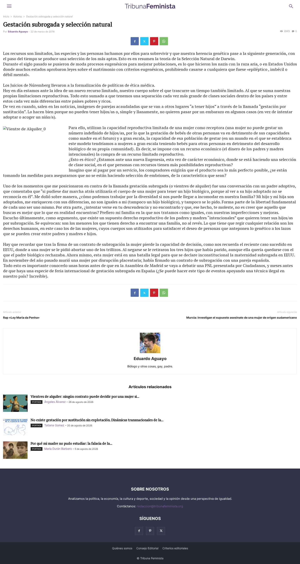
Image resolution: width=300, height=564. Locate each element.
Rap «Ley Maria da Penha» (21, 317)
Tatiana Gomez (54, 425)
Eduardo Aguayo (18, 31)
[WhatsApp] (164, 41)
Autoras (17, 16)
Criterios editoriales (175, 548)
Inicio (6, 16)
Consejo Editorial (147, 548)
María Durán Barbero (58, 448)
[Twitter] (144, 41)
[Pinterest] (154, 41)
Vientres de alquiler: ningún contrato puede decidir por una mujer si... (85, 396)
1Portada (36, 402)
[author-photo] (150, 353)
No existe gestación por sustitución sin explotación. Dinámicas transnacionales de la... (97, 420)
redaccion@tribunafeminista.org (160, 506)
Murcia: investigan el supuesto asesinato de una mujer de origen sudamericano (241, 317)
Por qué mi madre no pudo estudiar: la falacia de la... (71, 443)
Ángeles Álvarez (55, 401)
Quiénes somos (122, 548)
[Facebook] (135, 41)
